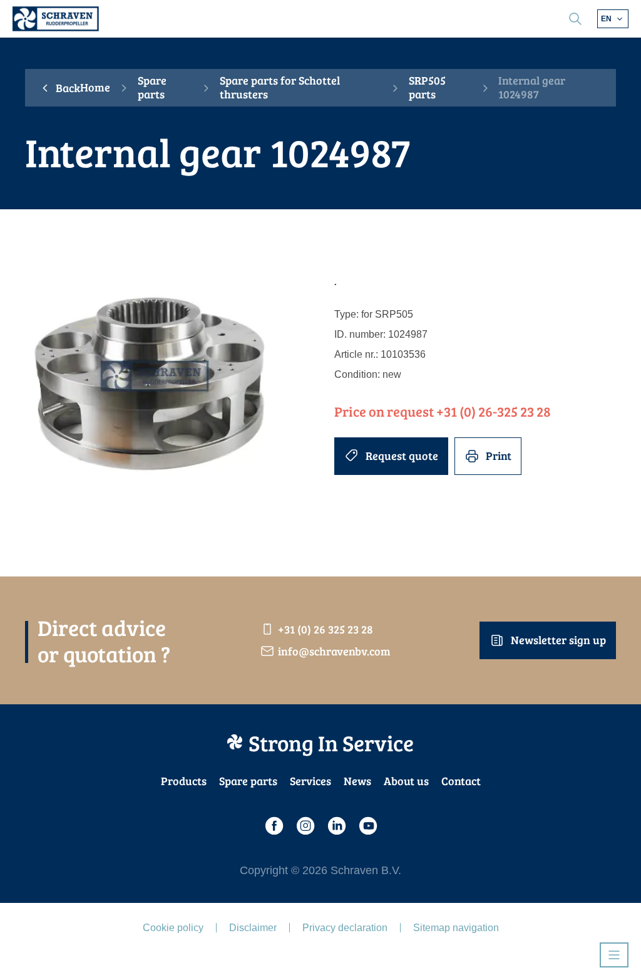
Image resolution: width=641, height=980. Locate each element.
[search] (575, 18)
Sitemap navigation (456, 927)
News (357, 780)
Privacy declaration (344, 927)
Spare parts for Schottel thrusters (280, 87)
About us (406, 780)
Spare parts (152, 87)
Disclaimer (253, 927)
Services (310, 780)
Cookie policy (173, 927)
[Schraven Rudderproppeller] (56, 18)
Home (95, 88)
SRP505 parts (427, 87)
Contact (461, 780)
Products (184, 780)
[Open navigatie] (614, 954)
